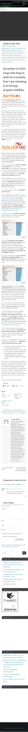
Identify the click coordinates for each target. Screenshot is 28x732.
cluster (12, 409)
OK (23, 553)
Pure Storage (9, 55)
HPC (22, 409)
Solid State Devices (22, 57)
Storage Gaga (6, 3)
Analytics (3, 48)
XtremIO (9, 62)
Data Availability (19, 48)
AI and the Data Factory (9, 584)
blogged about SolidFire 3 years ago (12, 111)
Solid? (2, 394)
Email (2, 525)
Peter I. (7, 488)
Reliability (15, 55)
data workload (18, 409)
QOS (8, 411)
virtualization (11, 413)
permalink (22, 413)
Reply (25, 496)
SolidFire (3, 59)
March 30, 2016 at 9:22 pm (16, 488)
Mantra (17, 728)
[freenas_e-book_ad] (10, 612)
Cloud (11, 48)
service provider (17, 411)
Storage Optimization (10, 59)
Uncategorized (18, 59)
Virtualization (4, 62)
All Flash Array (8, 409)
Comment (2, 509)
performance (4, 411)
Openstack (14, 53)
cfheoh (4, 46)
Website (2, 529)
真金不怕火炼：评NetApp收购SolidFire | (14, 484)
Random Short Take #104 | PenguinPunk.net (14, 660)
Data (14, 48)
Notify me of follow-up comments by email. (12, 533)
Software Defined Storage (12, 57)
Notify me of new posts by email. (10, 536)
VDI (22, 59)
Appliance (8, 48)
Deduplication (11, 50)
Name (2, 521)
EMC (15, 50)
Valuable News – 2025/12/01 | (11, 655)
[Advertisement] (14, 26)
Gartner (18, 50)
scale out (12, 411)
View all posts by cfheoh (17, 461)
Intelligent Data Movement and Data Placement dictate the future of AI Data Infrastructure (13, 565)
